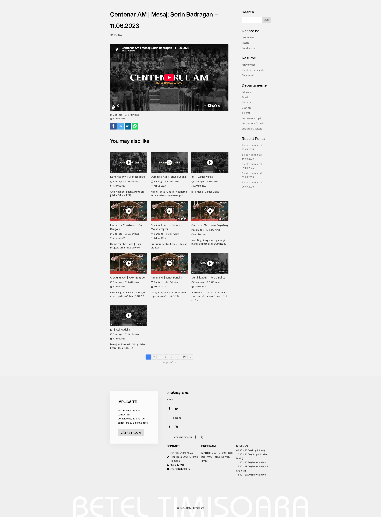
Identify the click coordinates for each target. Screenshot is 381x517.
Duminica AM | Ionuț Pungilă (168, 176)
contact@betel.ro (180, 469)
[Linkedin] (128, 126)
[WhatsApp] (135, 126)
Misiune (246, 102)
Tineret (246, 112)
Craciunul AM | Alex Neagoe (127, 277)
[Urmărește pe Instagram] (176, 427)
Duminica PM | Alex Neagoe (127, 176)
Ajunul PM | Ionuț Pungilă (166, 277)
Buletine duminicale (253, 70)
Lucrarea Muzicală (252, 128)
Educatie (247, 92)
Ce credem (248, 37)
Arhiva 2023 (119, 118)
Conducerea (248, 48)
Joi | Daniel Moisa (202, 176)
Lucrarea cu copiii (251, 118)
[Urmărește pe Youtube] (176, 408)
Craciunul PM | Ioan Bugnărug (209, 225)
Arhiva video (249, 64)
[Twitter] (120, 126)
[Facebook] (113, 126)
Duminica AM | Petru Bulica (208, 277)
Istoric (245, 42)
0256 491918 (177, 464)
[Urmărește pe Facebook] (169, 408)
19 (184, 357)
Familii (245, 97)
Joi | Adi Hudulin (120, 329)
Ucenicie (246, 107)
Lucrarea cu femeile (253, 123)
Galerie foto (248, 75)
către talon (131, 433)
